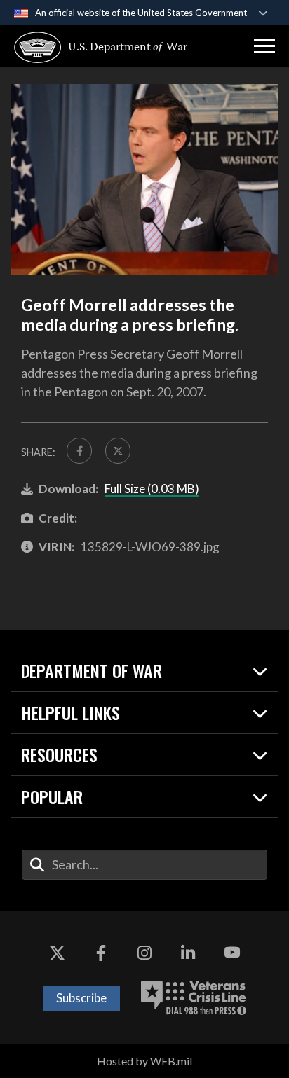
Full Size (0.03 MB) (152, 488)
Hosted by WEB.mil (144, 1060)
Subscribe (81, 997)
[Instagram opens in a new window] (144, 952)
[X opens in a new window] (56, 952)
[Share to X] (117, 450)
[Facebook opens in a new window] (101, 952)
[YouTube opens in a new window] (232, 952)
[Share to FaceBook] (79, 450)
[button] (264, 46)
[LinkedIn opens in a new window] (188, 952)
